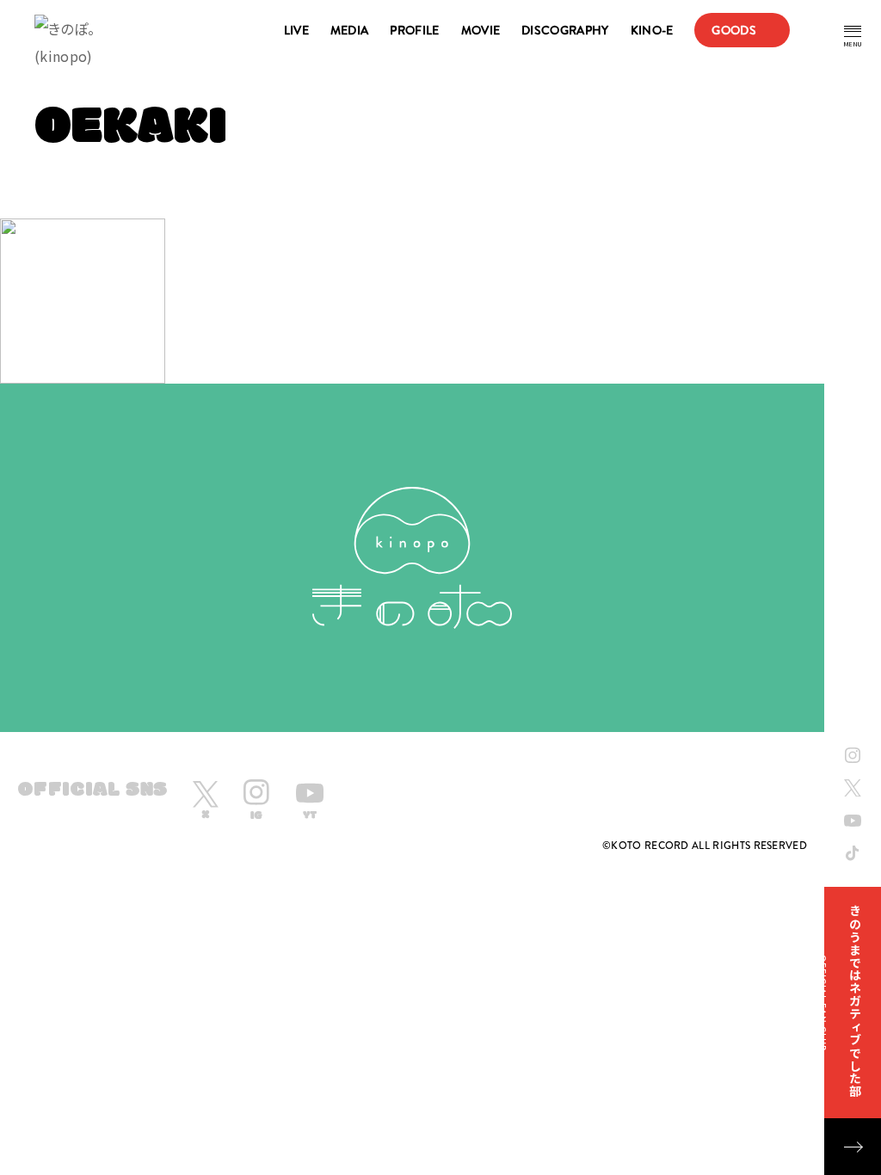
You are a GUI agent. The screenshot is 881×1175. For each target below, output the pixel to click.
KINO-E (652, 30)
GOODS (734, 30)
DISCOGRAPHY (564, 30)
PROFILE (414, 30)
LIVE (296, 30)
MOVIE (481, 30)
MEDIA (349, 30)
